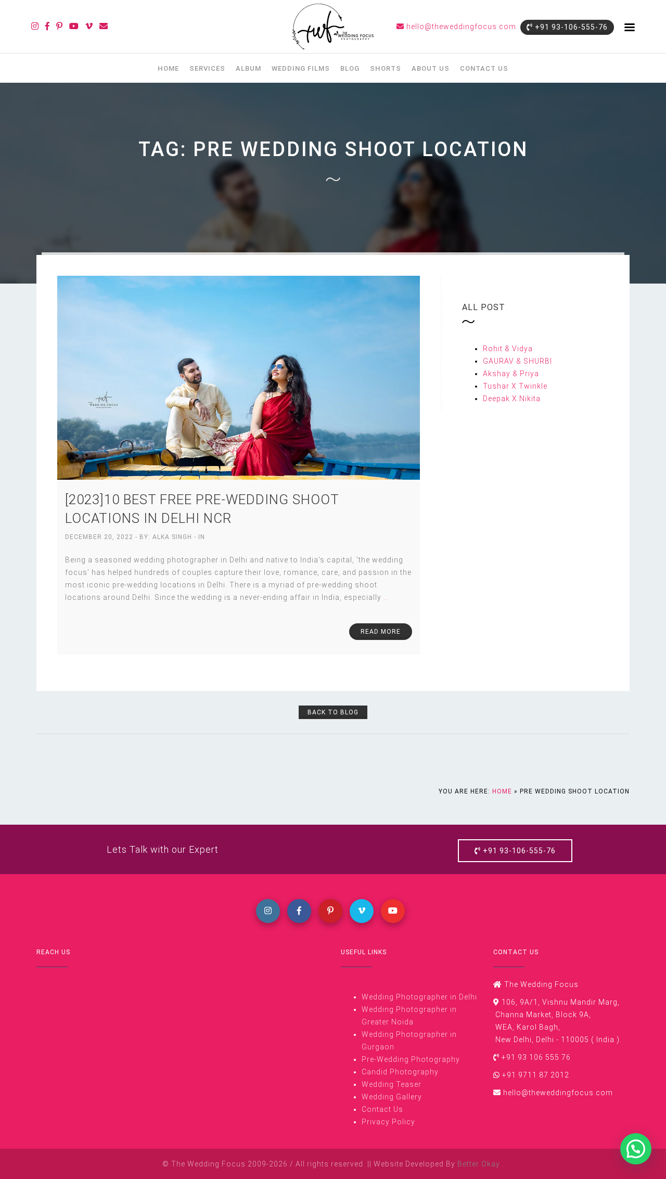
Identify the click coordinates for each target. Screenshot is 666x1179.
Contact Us (484, 68)
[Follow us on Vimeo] (89, 26)
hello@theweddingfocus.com (460, 26)
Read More (381, 631)
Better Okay (479, 1164)
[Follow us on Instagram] (35, 26)
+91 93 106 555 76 (536, 1057)
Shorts (385, 68)
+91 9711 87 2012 (535, 1075)
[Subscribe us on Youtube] (74, 26)
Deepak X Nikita (512, 398)
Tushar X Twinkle (515, 386)
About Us (431, 68)
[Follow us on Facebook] (47, 26)
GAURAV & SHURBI (517, 361)
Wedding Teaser (391, 1084)
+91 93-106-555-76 (570, 27)
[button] (635, 1148)
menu (629, 27)
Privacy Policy (388, 1122)
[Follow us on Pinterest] (59, 26)
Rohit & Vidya (508, 348)
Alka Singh (173, 537)
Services (207, 68)
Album (248, 68)
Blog (350, 68)
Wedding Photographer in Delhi (419, 997)
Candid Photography (400, 1072)
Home (168, 68)
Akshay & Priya (511, 373)
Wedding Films (301, 68)
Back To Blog (333, 712)
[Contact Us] (103, 26)
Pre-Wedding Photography (411, 1059)
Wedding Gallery (392, 1097)
